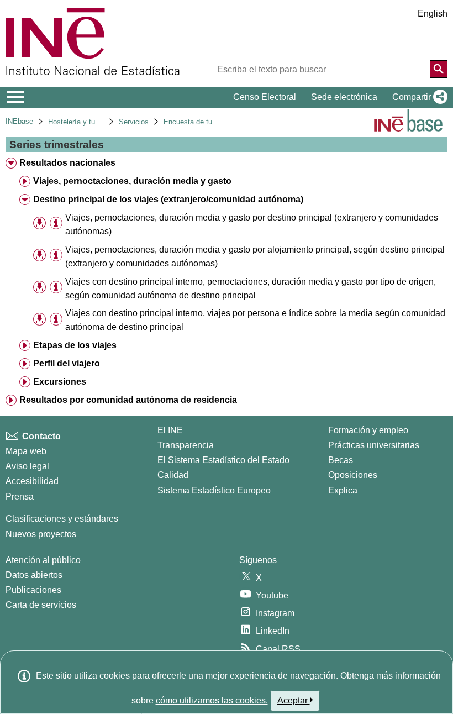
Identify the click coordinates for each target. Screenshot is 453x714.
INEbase (19, 121)
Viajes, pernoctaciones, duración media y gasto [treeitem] (132, 181)
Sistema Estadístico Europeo (214, 490)
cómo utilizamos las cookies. (212, 700)
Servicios (134, 122)
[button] (417, 97)
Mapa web (26, 451)
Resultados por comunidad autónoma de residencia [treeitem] (128, 400)
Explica (342, 490)
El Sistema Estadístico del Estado (223, 460)
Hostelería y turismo (80, 122)
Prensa (20, 496)
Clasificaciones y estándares (62, 518)
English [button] (432, 13)
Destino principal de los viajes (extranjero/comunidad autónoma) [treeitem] (168, 199)
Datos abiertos (34, 575)
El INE (170, 430)
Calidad (172, 475)
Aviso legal (27, 466)
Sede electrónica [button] (344, 97)
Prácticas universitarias (373, 445)
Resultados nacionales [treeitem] (67, 162)
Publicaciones (33, 590)
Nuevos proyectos (41, 534)
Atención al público (43, 560)
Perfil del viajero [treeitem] (66, 363)
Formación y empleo (368, 430)
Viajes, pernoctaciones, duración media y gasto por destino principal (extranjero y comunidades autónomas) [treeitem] (251, 224)
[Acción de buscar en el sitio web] (438, 69)
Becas (340, 460)
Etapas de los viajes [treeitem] (75, 345)
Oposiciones (352, 475)
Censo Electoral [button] (264, 97)
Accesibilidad (32, 481)
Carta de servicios (41, 605)
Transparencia (185, 445)
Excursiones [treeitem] (59, 381)
